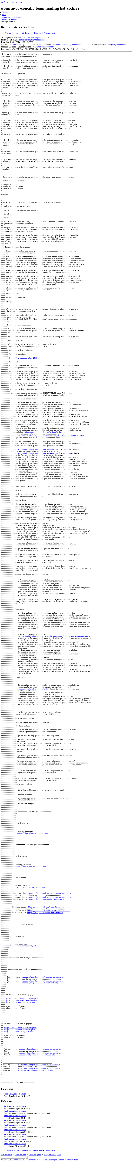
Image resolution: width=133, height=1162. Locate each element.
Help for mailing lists (52, 1155)
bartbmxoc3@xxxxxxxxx (23, 44)
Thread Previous (12, 33)
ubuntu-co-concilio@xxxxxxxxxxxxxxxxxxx (73, 44)
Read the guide (35, 1155)
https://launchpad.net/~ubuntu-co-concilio (49, 893)
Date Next (38, 33)
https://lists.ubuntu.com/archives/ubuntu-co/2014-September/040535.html (47, 436)
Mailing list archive (9, 19)
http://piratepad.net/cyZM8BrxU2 (25, 358)
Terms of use (33, 1160)
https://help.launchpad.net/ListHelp (46, 899)
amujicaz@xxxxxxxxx (117, 44)
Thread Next (49, 33)
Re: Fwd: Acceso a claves (15, 1094)
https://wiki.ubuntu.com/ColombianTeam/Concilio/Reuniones (44, 453)
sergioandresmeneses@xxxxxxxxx (33, 37)
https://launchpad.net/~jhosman (32, 833)
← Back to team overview (12, 2)
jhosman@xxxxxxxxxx (43, 47)
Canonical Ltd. (19, 1160)
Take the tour (20, 1155)
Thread (5, 12)
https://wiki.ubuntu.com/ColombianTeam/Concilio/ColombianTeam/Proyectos (55, 636)
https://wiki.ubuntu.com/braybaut (22, 998)
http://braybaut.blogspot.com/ (21, 1002)
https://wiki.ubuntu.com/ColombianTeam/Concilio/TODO (41, 449)
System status (72, 1160)
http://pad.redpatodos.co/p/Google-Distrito (46, 432)
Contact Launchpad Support (52, 1160)
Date (4, 14)
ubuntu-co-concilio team (11, 17)
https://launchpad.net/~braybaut (22, 1000)
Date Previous (26, 33)
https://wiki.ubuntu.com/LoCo (33, 689)
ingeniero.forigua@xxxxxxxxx (32, 40)
